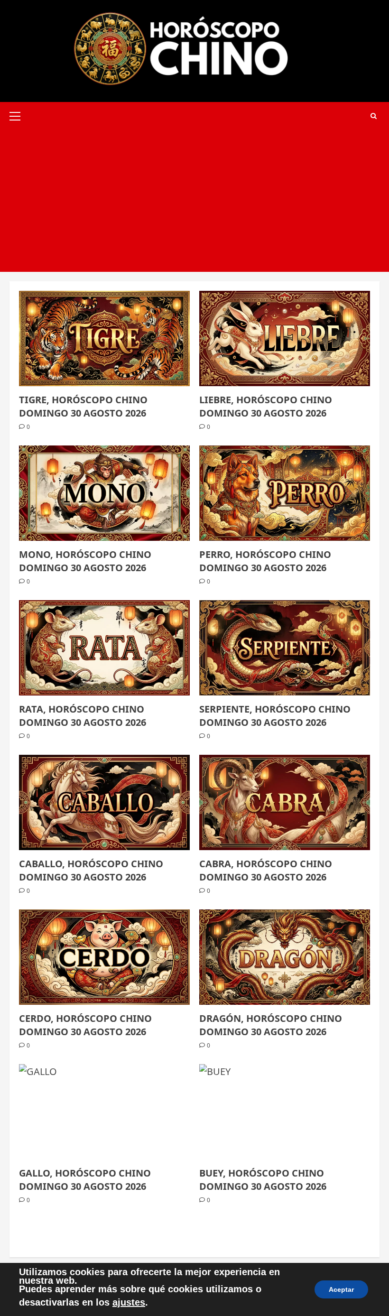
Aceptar (341, 1289)
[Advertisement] (194, 200)
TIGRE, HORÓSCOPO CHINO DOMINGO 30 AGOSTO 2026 (83, 406)
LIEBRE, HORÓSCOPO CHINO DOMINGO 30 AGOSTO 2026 (265, 406)
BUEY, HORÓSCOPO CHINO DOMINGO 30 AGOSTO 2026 (262, 1180)
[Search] (374, 116)
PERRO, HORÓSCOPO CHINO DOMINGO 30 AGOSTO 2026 (265, 561)
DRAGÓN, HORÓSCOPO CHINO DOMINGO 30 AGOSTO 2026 (270, 1025)
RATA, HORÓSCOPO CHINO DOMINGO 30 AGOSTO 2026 (82, 716)
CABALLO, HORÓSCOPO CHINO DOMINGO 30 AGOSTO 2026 (91, 870)
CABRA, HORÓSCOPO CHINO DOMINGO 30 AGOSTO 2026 (265, 870)
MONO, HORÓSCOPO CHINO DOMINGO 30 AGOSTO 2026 (85, 561)
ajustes (128, 1302)
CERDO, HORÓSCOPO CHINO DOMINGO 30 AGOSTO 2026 (85, 1025)
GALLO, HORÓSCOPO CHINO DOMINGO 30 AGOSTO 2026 (85, 1180)
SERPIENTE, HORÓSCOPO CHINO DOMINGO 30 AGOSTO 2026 (275, 716)
